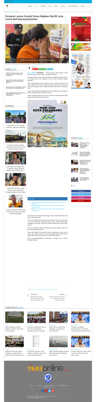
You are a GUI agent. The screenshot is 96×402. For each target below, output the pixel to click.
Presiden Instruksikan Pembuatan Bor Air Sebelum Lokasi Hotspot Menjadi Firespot (80, 329)
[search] (88, 6)
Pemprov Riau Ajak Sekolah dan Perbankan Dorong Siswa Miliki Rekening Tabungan (15, 211)
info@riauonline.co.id (49, 387)
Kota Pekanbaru (17, 11)
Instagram (81, 197)
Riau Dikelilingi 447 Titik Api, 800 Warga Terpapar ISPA (84, 179)
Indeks (83, 6)
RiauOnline (44, 396)
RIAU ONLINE (31, 72)
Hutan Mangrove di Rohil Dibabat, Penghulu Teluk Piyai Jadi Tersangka (14, 329)
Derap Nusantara (73, 6)
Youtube (81, 200)
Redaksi (31, 385)
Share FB (50, 69)
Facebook (81, 191)
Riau (36, 6)
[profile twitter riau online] (9, 1)
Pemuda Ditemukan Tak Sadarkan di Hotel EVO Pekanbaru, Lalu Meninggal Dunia (16, 87)
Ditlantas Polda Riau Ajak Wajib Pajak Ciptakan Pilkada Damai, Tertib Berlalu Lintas (37, 298)
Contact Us (39, 385)
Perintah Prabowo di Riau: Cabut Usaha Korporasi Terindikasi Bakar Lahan (81, 353)
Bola (50, 6)
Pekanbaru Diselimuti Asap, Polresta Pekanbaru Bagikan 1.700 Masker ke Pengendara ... (14, 74)
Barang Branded (43, 289)
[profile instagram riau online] (11, 1)
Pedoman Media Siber (63, 385)
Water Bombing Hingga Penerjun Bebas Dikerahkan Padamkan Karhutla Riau (59, 353)
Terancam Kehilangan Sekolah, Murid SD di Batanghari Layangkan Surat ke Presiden (36, 329)
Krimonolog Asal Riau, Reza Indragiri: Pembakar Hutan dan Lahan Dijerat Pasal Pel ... (36, 353)
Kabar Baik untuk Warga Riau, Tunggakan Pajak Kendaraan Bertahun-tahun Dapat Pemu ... (15, 168)
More (73, 185)
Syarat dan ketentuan (50, 385)
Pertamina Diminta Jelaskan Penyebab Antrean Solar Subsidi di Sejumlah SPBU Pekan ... (15, 147)
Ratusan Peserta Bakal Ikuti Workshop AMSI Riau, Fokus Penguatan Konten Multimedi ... (15, 81)
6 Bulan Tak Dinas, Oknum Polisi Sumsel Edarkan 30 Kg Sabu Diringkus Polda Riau (57, 298)
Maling (35, 289)
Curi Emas (50, 289)
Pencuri (38, 289)
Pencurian (31, 289)
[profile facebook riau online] (6, 1)
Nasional (43, 6)
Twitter (81, 194)
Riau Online (54, 289)
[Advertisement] (48, 186)
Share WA (42, 69)
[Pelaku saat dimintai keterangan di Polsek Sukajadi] (37, 43)
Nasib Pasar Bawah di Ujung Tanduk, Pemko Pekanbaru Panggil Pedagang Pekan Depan (15, 190)
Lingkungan (53, 325)
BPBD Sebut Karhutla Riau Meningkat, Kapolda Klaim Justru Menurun (57, 329)
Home (30, 6)
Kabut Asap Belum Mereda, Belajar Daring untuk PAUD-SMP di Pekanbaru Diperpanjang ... (16, 94)
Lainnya (63, 6)
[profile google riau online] (52, 390)
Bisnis (56, 6)
